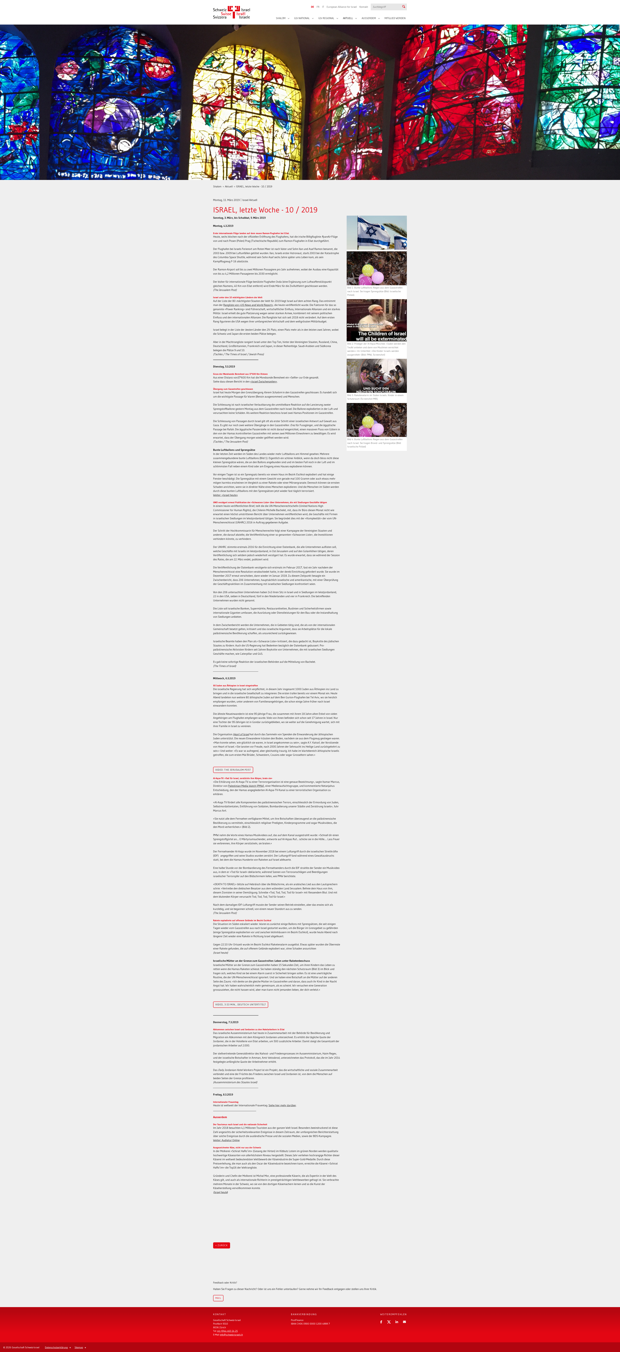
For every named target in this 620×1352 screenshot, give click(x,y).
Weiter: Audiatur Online (226, 1140)
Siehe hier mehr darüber (282, 1105)
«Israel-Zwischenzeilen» (263, 381)
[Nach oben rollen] (613, 1338)
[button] (381, 1321)
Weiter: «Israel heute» (225, 495)
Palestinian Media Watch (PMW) (246, 785)
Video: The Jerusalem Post (233, 769)
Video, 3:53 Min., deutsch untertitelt (240, 1004)
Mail (218, 1298)
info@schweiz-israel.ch (231, 1334)
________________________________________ (235, 358)
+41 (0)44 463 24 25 (227, 1330)
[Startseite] (231, 9)
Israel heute (220, 1192)
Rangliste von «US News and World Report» (248, 305)
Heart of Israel (241, 734)
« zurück (221, 1245)
